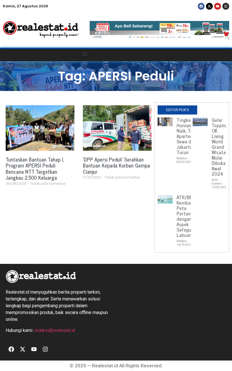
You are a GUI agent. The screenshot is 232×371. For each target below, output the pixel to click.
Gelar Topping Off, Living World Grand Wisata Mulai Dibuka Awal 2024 (220, 147)
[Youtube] (217, 6)
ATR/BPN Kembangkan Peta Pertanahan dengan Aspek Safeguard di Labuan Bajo (190, 216)
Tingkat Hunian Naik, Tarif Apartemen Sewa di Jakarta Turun (188, 136)
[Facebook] (201, 6)
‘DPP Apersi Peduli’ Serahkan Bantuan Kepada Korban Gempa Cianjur (116, 165)
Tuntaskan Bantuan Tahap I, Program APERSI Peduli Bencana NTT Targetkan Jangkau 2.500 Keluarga (35, 168)
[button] (85, 53)
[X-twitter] (209, 6)
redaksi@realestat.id (54, 330)
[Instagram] (225, 6)
